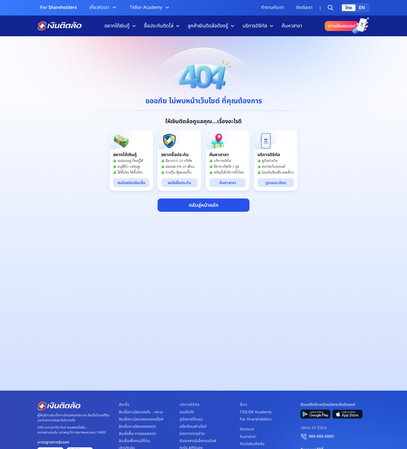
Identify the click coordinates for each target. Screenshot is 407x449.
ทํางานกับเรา (272, 7)
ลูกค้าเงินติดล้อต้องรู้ (208, 26)
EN (362, 7)
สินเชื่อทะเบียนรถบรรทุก (137, 426)
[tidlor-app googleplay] (315, 414)
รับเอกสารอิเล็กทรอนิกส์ (197, 440)
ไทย (348, 7)
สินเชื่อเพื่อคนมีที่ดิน (134, 440)
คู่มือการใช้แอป (190, 419)
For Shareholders (58, 7)
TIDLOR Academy (256, 412)
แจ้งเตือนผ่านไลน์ (193, 426)
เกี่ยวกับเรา (99, 7)
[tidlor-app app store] (347, 414)
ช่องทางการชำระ (192, 433)
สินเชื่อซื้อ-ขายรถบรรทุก (137, 433)
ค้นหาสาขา (292, 26)
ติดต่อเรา (304, 7)
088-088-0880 (321, 436)
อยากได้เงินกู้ (117, 26)
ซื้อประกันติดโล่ (158, 26)
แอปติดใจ (186, 412)
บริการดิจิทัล (255, 26)
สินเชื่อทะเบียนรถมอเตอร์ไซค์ (141, 419)
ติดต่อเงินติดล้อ (252, 444)
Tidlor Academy (146, 7)
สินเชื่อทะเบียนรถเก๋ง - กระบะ (141, 412)
